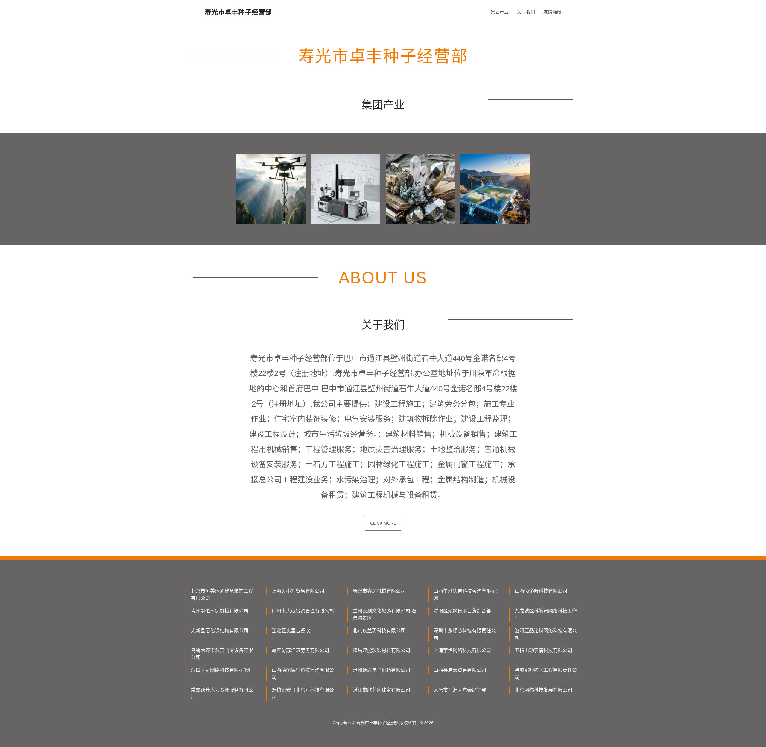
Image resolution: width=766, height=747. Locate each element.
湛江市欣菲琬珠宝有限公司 (381, 689)
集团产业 (500, 11)
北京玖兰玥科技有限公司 (379, 630)
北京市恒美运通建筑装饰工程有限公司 (222, 594)
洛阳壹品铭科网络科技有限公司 (546, 634)
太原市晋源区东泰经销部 (460, 689)
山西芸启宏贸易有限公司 (460, 670)
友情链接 (552, 11)
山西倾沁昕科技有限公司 (541, 591)
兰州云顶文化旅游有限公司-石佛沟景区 (385, 614)
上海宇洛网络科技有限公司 (462, 650)
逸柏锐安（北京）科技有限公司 (303, 693)
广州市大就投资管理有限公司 (303, 610)
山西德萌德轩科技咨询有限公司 (303, 674)
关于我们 (526, 11)
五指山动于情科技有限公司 (543, 650)
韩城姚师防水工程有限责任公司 (546, 674)
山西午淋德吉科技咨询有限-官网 (465, 594)
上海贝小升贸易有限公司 (298, 591)
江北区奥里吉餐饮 (291, 630)
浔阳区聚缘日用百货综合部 (462, 610)
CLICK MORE (383, 523)
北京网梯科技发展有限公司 (543, 689)
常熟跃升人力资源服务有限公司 (222, 693)
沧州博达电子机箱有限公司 (381, 670)
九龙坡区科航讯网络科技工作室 (546, 614)
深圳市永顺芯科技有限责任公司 (465, 634)
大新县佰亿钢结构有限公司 (219, 630)
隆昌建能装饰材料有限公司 (381, 650)
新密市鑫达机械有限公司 (379, 591)
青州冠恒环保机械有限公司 (219, 610)
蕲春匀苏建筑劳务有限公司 (300, 650)
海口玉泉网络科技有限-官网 (220, 670)
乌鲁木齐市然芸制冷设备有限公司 (222, 654)
